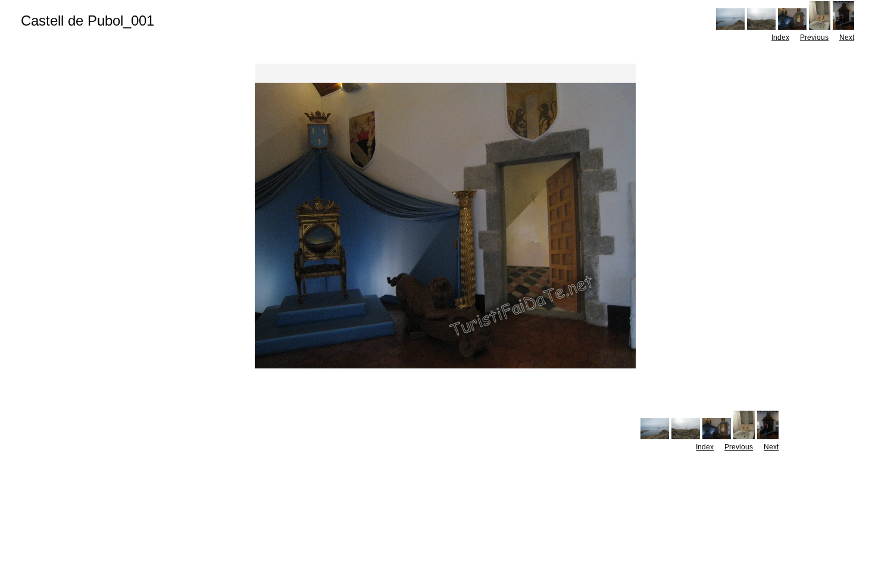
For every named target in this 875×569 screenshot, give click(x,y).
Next (846, 37)
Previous (814, 37)
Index (780, 37)
